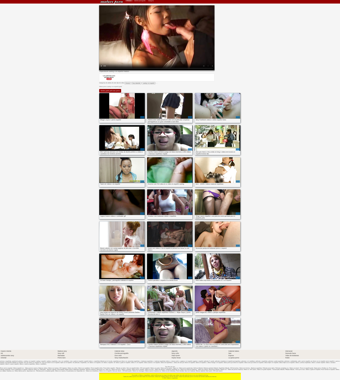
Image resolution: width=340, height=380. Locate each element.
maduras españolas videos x (162, 361)
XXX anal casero (217, 371)
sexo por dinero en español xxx (32, 362)
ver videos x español (107, 362)
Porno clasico (333, 368)
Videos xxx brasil (294, 368)
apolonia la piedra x (17, 361)
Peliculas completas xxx (282, 368)
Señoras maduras (91, 369)
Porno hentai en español (328, 369)
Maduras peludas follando (211, 368)
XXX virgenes (63, 368)
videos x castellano (41, 364)
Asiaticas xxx (10, 371)
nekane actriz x (175, 361)
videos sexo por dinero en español (253, 362)
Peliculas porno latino (269, 368)
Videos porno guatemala (186, 368)
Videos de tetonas (160, 369)
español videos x (88, 361)
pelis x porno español (304, 361)
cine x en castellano (63, 361)
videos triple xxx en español (287, 362)
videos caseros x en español (152, 362)
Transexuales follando (278, 369)
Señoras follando (198, 368)
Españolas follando (224, 368)
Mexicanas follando (214, 369)
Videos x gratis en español (313, 369)
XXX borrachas (234, 368)
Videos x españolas (112, 2)
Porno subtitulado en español (19, 369)
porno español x (330, 361)
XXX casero (253, 369)
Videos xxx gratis (155, 368)
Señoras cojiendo (52, 369)
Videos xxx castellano (84, 368)
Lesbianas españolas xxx (172, 369)
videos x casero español (12, 364)
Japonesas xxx (31, 371)
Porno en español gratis (306, 368)
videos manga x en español (215, 362)
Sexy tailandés (136, 83)
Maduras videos (42, 368)
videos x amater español (318, 362)
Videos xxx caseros (60, 371)
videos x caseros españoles (27, 364)
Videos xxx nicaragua (138, 371)
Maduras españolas (256, 368)
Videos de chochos (244, 368)
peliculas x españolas (262, 361)
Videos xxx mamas (53, 368)
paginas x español (198, 361)
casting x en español (148, 83)
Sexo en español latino (133, 368)
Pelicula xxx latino (121, 368)
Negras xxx (223, 369)
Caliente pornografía (139, 0)
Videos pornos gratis (166, 368)
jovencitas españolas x (134, 361)
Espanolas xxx (81, 371)
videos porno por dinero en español (233, 362)
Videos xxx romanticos (92, 371)
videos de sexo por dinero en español (184, 362)
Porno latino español (109, 368)
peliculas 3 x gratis (209, 361)
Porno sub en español (6, 368)
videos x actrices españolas (303, 362)
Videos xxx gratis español (264, 369)
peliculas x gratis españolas (276, 361)
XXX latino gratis (127, 371)
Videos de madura (203, 369)
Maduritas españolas (79, 369)
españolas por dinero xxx (120, 361)
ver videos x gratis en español (122, 362)
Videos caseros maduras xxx (153, 371)
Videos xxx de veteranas (168, 371)
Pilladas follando (290, 369)
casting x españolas (52, 361)
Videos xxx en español (105, 371)
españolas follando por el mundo (103, 361)
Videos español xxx (18, 368)
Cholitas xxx (325, 368)
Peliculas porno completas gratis (45, 371)
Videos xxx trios (149, 369)
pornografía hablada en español (14, 362)
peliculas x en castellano (248, 361)
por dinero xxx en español (318, 361)
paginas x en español (186, 361)
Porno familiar (180, 371)
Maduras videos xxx (33, 369)
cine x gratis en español (76, 361)
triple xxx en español (66, 362)
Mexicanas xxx (101, 369)
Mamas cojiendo (200, 371)
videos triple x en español (271, 362)
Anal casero (209, 371)
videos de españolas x (167, 362)
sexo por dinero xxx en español (51, 362)
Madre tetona (69, 369)
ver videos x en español (94, 362)
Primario (129, 0)
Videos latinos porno (20, 371)
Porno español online (97, 368)
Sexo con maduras (190, 371)
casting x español (41, 361)
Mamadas (43, 369)
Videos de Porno (116, 369)
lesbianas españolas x (147, 361)
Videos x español (126, 369)
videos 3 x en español (137, 362)
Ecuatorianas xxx (71, 371)
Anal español (60, 369)
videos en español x (201, 362)
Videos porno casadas (138, 369)
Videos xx (246, 369)
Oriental (127, 83)
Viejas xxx (175, 368)
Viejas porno (317, 368)
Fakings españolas (5, 369)
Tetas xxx (108, 369)
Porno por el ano (300, 369)
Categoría (151, 0)
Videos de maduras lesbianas (188, 369)
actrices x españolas (5, 361)
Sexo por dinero (117, 371)
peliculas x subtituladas (290, 361)
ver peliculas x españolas (80, 362)
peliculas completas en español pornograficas (228, 361)
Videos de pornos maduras (235, 369)
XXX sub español (145, 368)
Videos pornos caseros (31, 368)
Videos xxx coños (72, 368)
